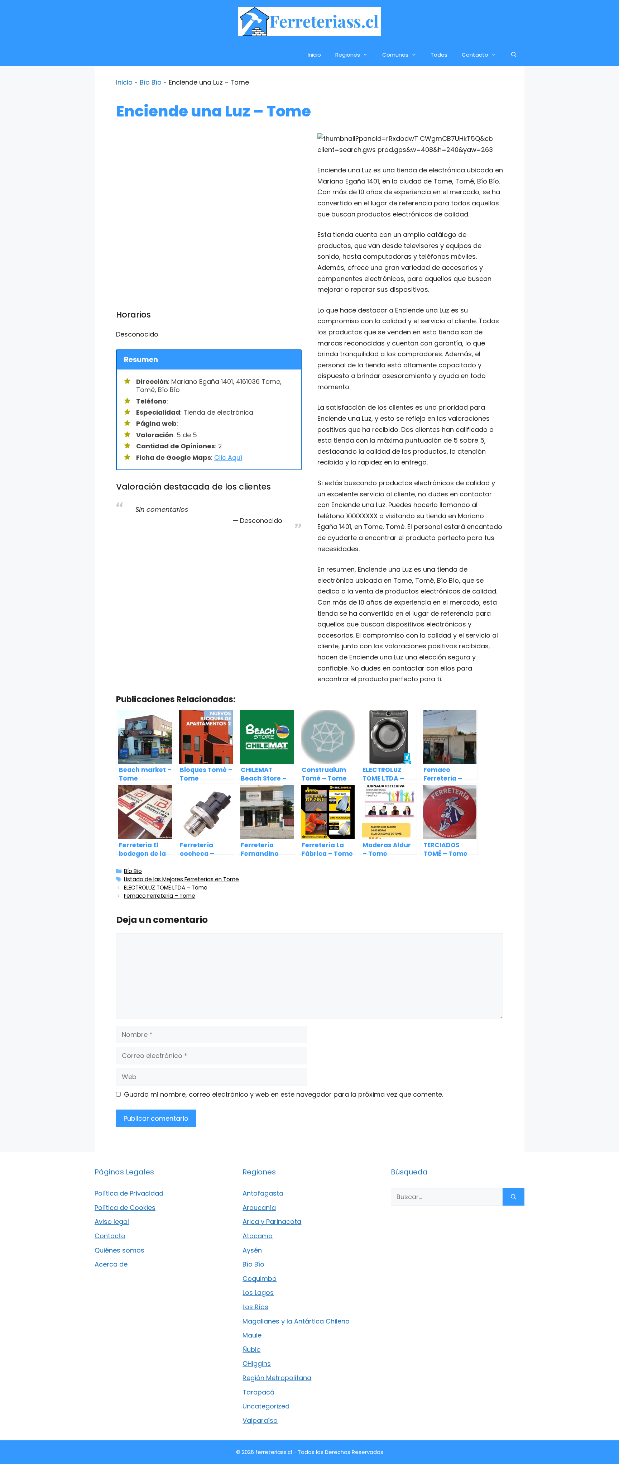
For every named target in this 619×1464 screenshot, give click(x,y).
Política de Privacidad (129, 1193)
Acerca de (111, 1264)
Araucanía (259, 1207)
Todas (439, 54)
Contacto (475, 54)
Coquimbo (260, 1278)
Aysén (252, 1250)
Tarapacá (258, 1392)
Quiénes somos (119, 1250)
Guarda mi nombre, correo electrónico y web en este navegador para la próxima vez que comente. (283, 1094)
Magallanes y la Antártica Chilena (296, 1321)
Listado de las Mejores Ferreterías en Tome (181, 879)
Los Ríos (255, 1306)
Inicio (314, 54)
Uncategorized (266, 1406)
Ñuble (251, 1349)
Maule (252, 1335)
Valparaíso (260, 1420)
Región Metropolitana (277, 1377)
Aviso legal (112, 1221)
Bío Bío (151, 82)
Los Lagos (258, 1292)
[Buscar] (513, 1197)
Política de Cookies (125, 1207)
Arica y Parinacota (272, 1221)
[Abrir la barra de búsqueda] (513, 54)
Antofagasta (263, 1193)
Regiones (347, 54)
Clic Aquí (228, 457)
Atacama (258, 1235)
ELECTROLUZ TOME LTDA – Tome (165, 887)
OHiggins (257, 1363)
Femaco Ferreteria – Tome (159, 896)
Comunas (395, 54)
